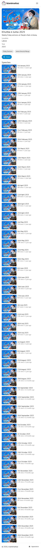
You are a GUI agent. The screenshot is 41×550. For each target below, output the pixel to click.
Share (8, 57)
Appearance (35, 546)
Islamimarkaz (12, 3)
